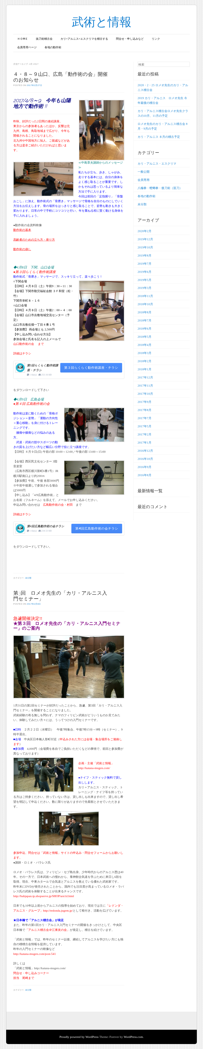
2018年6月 (144, 328)
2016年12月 (145, 450)
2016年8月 (144, 475)
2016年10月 (145, 458)
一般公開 (143, 171)
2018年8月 (144, 312)
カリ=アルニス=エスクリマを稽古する (84, 38)
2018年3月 (144, 353)
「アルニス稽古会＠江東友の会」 (47, 929)
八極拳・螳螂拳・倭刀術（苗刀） (160, 188)
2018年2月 (144, 361)
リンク (156, 38)
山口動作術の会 (24, 343)
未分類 (28, 578)
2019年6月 (144, 271)
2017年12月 (145, 377)
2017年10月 (145, 393)
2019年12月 (145, 239)
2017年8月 (144, 410)
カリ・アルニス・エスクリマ (157, 163)
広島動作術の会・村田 (58, 504)
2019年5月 (144, 280)
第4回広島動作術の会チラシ (96, 528)
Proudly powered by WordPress (79, 1036)
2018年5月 (144, 336)
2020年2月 (144, 231)
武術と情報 (101, 22)
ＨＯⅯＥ (22, 38)
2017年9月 (144, 401)
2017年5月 (144, 426)
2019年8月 (144, 255)
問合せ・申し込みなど (130, 38)
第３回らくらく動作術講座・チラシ (91, 368)
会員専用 (143, 179)
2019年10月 (145, 247)
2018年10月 (145, 304)
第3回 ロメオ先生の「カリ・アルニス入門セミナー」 (60, 596)
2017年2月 (144, 434)
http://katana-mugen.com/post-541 (34, 953)
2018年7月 (144, 320)
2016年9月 (144, 467)
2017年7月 (144, 418)
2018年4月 (144, 344)
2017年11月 (145, 385)
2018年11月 (145, 296)
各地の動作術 (53, 47)
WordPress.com (133, 1036)
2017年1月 (144, 442)
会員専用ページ (27, 47)
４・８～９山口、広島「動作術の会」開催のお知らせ (60, 77)
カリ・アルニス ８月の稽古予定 (159, 136)
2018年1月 (144, 369)
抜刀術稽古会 (44, 38)
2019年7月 (144, 263)
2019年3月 (144, 288)
